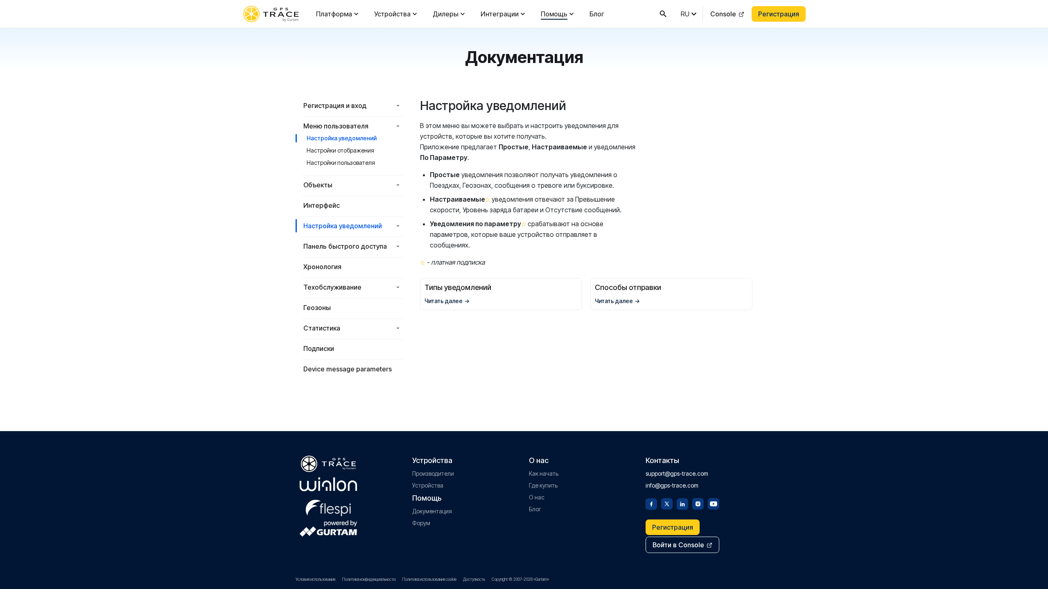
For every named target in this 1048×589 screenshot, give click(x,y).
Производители (433, 473)
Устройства (392, 14)
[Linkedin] (682, 503)
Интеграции (500, 14)
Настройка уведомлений (342, 138)
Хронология (322, 267)
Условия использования (315, 579)
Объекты (317, 185)
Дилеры (445, 14)
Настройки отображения (340, 150)
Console (723, 14)
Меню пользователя (335, 126)
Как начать (543, 473)
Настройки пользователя (341, 162)
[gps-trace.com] (271, 14)
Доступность (474, 579)
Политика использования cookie (429, 579)
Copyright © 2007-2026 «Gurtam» (520, 579)
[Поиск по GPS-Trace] (663, 14)
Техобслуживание (332, 287)
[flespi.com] (328, 506)
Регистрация (778, 14)
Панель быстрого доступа (345, 246)
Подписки (318, 348)
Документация (432, 511)
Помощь (554, 14)
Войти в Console (678, 545)
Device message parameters (347, 369)
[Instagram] (698, 503)
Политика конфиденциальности (368, 579)
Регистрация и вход (334, 105)
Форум (421, 522)
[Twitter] (667, 503)
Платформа (334, 14)
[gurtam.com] (328, 484)
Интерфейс (321, 205)
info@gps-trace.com (672, 485)
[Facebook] (651, 503)
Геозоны (317, 307)
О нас (536, 497)
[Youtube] (713, 503)
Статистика (321, 328)
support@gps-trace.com (677, 473)
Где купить (543, 485)
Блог (597, 14)
